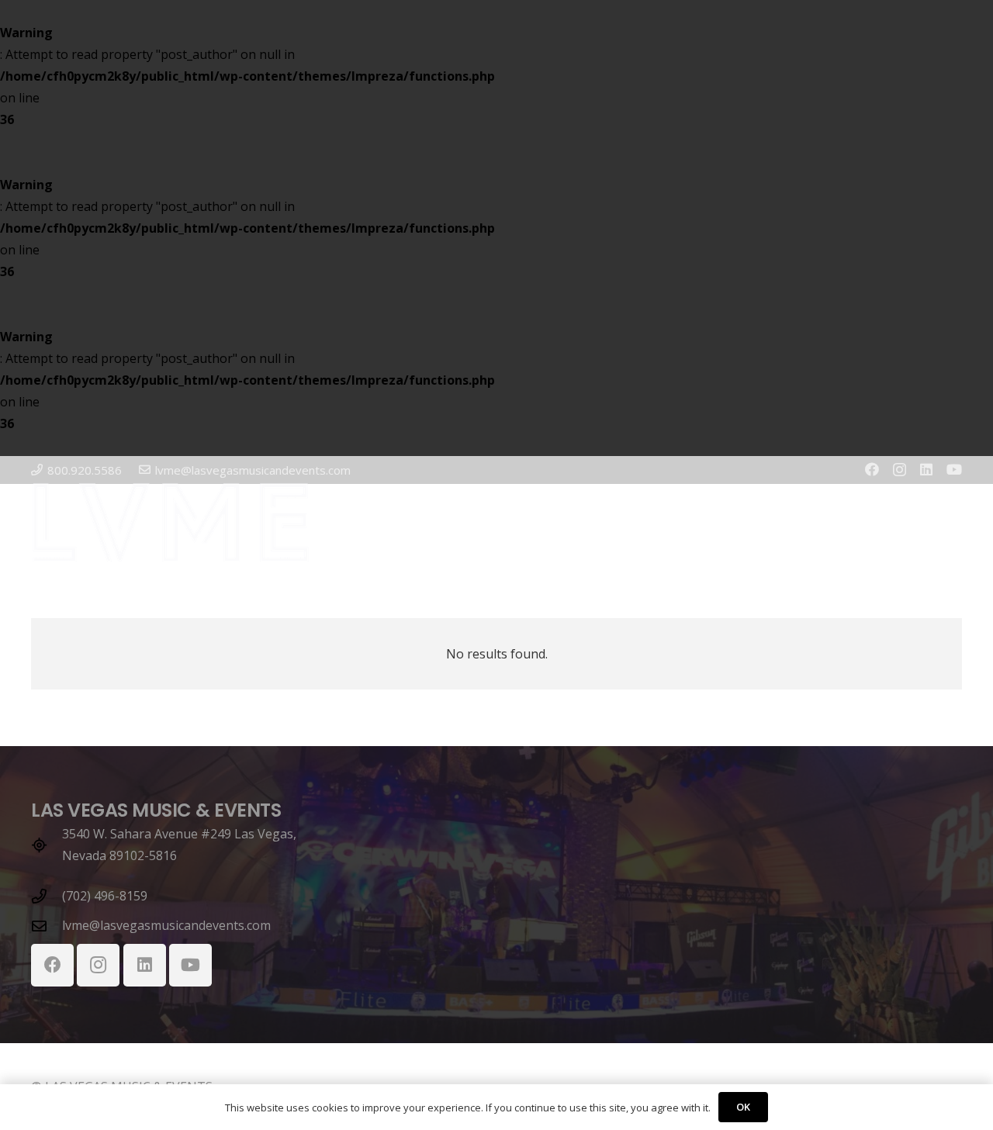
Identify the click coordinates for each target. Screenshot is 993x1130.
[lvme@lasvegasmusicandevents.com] (46, 925)
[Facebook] (872, 469)
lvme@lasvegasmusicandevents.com (166, 925)
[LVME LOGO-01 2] (170, 523)
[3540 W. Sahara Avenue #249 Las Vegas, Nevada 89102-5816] (46, 845)
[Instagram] (899, 470)
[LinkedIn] (926, 469)
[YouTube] (954, 469)
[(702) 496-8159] (46, 896)
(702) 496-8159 (104, 895)
